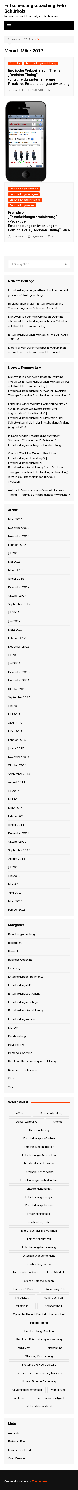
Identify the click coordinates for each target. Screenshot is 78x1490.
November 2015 (19, 680)
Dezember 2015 (19, 672)
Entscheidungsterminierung (41, 63)
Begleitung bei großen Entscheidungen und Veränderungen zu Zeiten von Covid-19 (35, 306)
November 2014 (19, 757)
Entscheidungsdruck (39, 1188)
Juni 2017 (14, 621)
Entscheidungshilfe (20, 985)
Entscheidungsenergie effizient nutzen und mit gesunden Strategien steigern (38, 292)
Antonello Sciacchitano (23, 490)
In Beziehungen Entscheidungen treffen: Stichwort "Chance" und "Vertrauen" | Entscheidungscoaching (34, 440)
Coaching (15, 63)
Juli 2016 (13, 655)
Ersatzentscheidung (25, 1272)
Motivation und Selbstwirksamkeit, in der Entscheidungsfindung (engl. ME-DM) (38, 422)
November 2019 (19, 536)
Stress (12, 1078)
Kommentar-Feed (19, 1450)
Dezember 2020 (19, 528)
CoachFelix (18, 90)
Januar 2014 (16, 824)
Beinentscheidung (51, 1113)
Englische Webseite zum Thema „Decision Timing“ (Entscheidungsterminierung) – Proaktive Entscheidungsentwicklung (39, 77)
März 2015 (15, 731)
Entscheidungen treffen (39, 1146)
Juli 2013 (13, 867)
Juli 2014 (13, 791)
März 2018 (15, 570)
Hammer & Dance (24, 1289)
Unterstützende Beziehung (39, 1381)
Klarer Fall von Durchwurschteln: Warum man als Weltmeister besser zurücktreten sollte (37, 350)
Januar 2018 (16, 578)
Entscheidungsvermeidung (38, 1255)
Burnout (13, 951)
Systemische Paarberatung (39, 1364)
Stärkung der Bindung (39, 1356)
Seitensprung (54, 1348)
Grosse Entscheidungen (39, 1281)
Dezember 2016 (19, 646)
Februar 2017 (17, 638)
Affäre (20, 1113)
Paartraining (16, 1044)
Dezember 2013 (19, 833)
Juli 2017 (13, 612)
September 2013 (19, 850)
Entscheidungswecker (22, 205)
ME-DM (13, 1027)
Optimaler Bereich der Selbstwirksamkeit (39, 1314)
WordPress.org (17, 1458)
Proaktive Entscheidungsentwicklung (32, 1061)
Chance (57, 1121)
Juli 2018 (13, 553)
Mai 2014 (14, 799)
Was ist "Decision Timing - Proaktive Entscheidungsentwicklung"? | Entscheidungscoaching (32, 458)
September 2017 (19, 604)
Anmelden (14, 1433)
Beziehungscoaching (21, 934)
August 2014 (16, 782)
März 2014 (15, 807)
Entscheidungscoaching (39, 1172)
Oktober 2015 (17, 689)
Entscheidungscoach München (39, 1180)
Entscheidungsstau (39, 1239)
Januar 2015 (16, 748)
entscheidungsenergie (39, 1197)
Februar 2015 (17, 740)
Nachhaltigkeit (53, 1306)
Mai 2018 (14, 561)
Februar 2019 (17, 544)
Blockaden (15, 942)
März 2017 (15, 629)
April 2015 (15, 723)
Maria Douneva (53, 1297)
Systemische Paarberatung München (39, 1373)
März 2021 (15, 519)
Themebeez (39, 1481)
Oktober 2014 (17, 765)
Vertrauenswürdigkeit (50, 1398)
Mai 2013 (14, 884)
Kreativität (22, 1297)
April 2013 (15, 892)
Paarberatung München (39, 1331)
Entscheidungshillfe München (39, 1230)
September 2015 (19, 697)
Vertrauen (20, 1398)
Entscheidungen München (39, 1138)
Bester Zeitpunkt (26, 1121)
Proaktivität (23, 1348)
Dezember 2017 (19, 587)
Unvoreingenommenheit (27, 1389)
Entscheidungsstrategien (24, 194)
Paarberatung (52, 445)
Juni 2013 (14, 875)
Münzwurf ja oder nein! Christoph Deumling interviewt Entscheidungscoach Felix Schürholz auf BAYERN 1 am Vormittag (38, 321)
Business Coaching (20, 959)
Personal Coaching (20, 1053)
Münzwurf (22, 1306)
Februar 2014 (17, 816)
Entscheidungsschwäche (24, 188)
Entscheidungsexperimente (25, 976)
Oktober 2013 (17, 841)
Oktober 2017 (17, 595)
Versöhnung (58, 1389)
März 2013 (15, 901)
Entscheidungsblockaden (39, 1163)
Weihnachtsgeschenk (39, 1406)
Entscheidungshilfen (38, 1222)
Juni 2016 (14, 663)
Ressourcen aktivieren (22, 1070)
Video (11, 1087)
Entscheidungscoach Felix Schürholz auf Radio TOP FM (38, 337)
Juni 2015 (14, 706)
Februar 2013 (17, 909)
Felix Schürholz (56, 1272)
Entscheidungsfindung (39, 1205)
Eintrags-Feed (17, 1441)
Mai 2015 (14, 714)
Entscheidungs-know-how (39, 1155)
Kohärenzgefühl (55, 1289)
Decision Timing (39, 1130)
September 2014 (19, 774)
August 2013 (16, 858)
